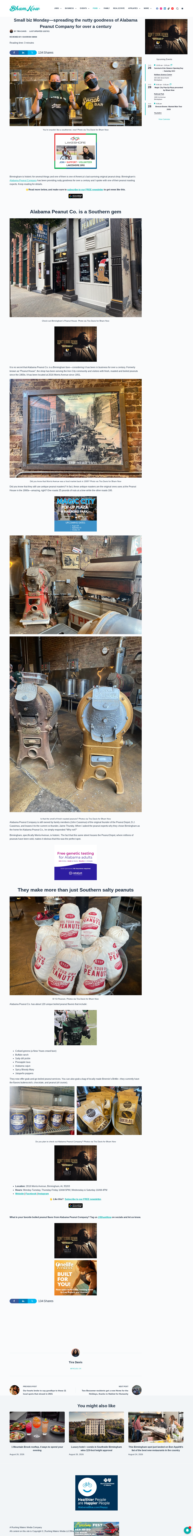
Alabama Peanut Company (23, 180)
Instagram (43, 1193)
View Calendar (164, 119)
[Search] (177, 8)
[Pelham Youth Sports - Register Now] (75, 1027)
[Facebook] (157, 8)
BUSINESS (69, 8)
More (146, 8)
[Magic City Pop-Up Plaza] (75, 513)
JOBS (56, 8)
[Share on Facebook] (14, 52)
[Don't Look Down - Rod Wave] (75, 344)
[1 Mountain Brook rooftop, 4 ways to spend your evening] (37, 1427)
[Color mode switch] (182, 8)
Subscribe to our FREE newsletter (83, 1199)
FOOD (95, 8)
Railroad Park (159, 94)
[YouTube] (172, 8)
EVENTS (83, 8)
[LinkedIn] (165, 8)
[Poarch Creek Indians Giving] (96, 1529)
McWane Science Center (163, 74)
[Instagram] (161, 8)
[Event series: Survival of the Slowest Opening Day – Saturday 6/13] (171, 65)
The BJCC (158, 113)
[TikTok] (169, 8)
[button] (76, 584)
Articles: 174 (75, 1368)
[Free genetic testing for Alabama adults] (75, 862)
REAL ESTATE (119, 8)
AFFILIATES (133, 8)
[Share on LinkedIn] (23, 52)
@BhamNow (104, 1217)
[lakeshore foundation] (75, 151)
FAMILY (107, 8)
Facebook (31, 1193)
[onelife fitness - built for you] (75, 1277)
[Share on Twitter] (32, 52)
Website (19, 1193)
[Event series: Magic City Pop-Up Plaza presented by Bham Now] (170, 84)
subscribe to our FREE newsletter (85, 189)
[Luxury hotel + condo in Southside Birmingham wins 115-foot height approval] (96, 1427)
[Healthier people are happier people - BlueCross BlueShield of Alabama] (96, 1492)
